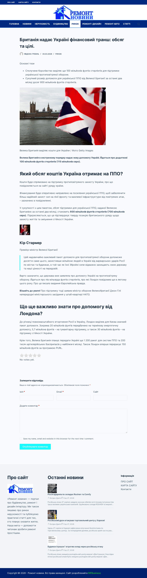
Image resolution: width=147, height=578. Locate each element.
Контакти (36, 2)
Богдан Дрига (55, 498)
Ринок (75, 24)
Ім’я (22, 391)
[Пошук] (139, 24)
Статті (126, 24)
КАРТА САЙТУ (24, 2)
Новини (27, 24)
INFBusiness (94, 573)
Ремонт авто (112, 24)
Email (60, 391)
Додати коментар (29, 405)
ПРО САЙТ (11, 2)
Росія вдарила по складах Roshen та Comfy (69, 494)
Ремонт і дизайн (91, 24)
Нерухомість (42, 24)
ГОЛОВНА (14, 24)
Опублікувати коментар (35, 446)
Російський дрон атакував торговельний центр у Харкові (76, 520)
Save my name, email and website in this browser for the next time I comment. (58, 438)
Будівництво (60, 24)
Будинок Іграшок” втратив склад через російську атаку (75, 546)
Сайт (95, 391)
